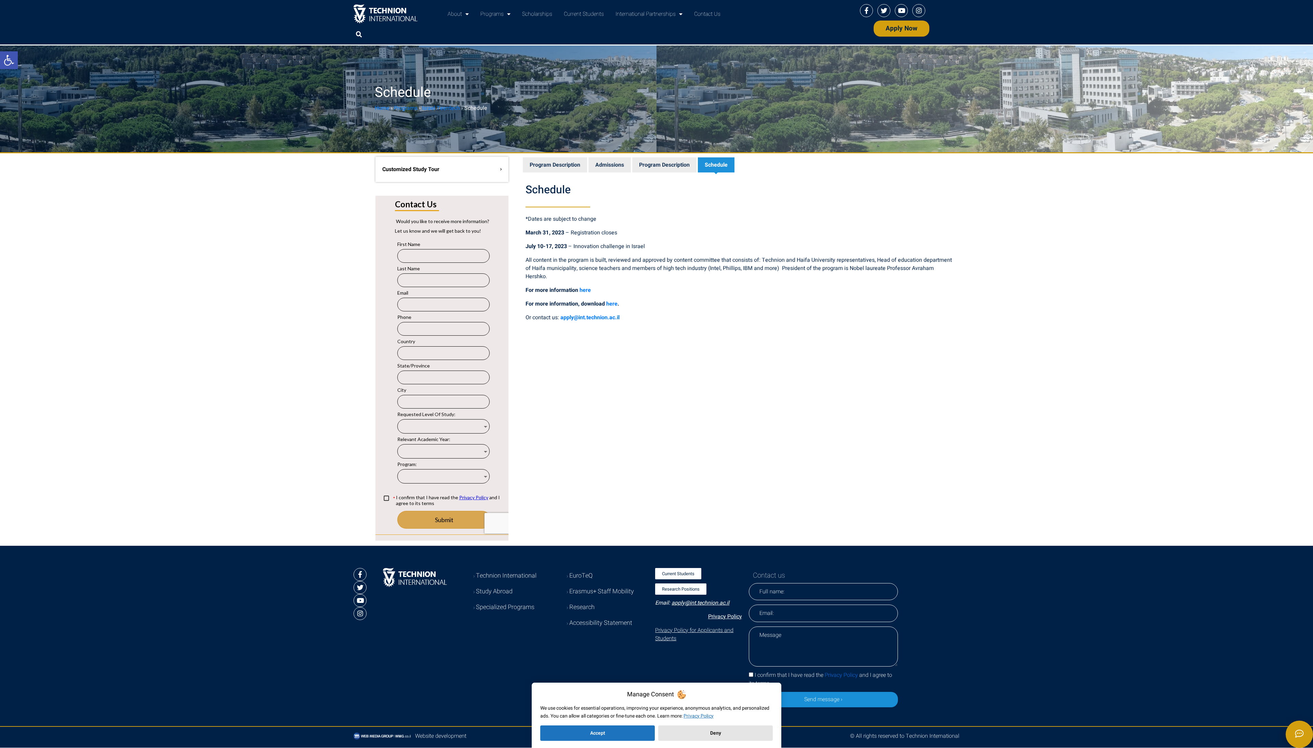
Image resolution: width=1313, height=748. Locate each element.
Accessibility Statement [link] (600, 623)
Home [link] (382, 108)
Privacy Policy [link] (725, 616)
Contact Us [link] (707, 14)
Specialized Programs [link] (505, 607)
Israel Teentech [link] (441, 108)
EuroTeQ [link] (581, 575)
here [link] (585, 290)
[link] (9, 60)
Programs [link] (492, 14)
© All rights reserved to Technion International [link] (904, 736)
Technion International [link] (506, 575)
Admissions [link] (609, 165)
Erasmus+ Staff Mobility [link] (601, 591)
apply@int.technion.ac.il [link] (590, 317)
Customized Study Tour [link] (410, 169)
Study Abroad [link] (494, 591)
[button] (359, 34)
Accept (597, 733)
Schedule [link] (716, 165)
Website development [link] (440, 736)
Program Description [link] (555, 165)
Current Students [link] (584, 14)
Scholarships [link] (537, 14)
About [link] (455, 14)
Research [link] (582, 607)
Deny (715, 733)
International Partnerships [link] (645, 14)
